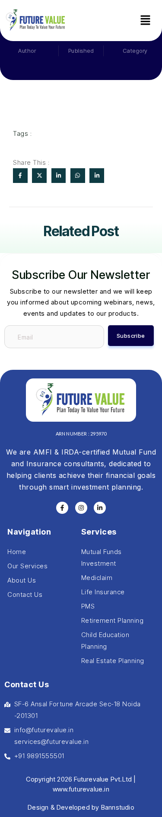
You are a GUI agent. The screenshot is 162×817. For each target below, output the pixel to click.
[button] (145, 20)
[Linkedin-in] (100, 508)
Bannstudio (117, 807)
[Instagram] (81, 508)
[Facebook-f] (62, 508)
